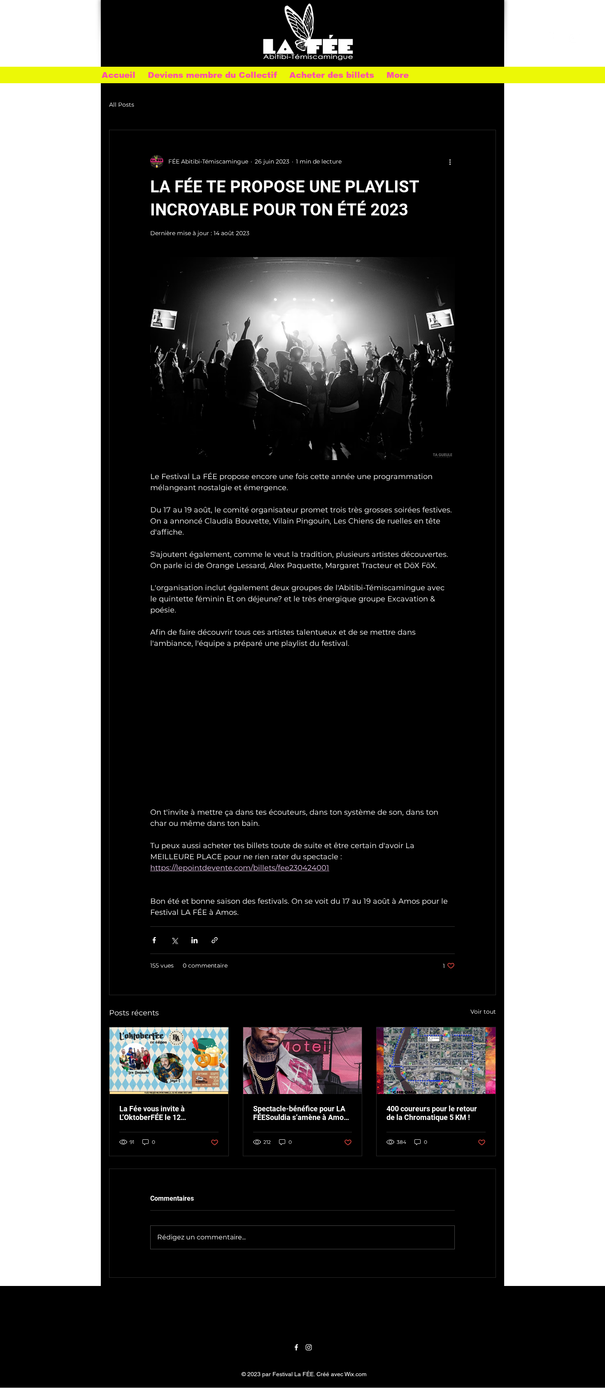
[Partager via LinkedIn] (194, 940)
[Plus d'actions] (450, 161)
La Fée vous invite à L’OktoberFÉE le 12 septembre (152, 1113)
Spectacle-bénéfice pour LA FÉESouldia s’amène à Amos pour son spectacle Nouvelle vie (300, 1113)
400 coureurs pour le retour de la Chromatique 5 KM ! (431, 1113)
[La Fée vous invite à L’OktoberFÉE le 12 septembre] (168, 1060)
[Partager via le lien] (215, 940)
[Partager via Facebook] (154, 940)
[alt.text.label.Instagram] (573, 38)
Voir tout (483, 1011)
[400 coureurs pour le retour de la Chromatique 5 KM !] (436, 1060)
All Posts (121, 104)
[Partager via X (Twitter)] (174, 940)
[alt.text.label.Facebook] (549, 38)
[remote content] (302, 733)
